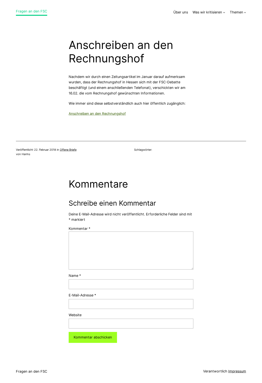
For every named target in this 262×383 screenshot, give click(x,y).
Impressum (237, 371)
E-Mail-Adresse (82, 295)
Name (75, 276)
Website (75, 315)
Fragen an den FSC (31, 11)
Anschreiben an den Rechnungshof (97, 114)
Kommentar (79, 229)
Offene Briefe (68, 149)
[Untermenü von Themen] (245, 12)
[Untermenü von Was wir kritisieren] (224, 12)
